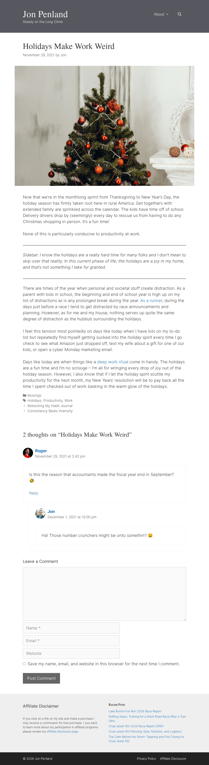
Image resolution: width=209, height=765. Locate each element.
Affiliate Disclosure (173, 759)
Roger (41, 450)
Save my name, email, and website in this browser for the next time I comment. (104, 663)
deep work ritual (112, 361)
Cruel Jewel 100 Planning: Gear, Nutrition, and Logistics (145, 731)
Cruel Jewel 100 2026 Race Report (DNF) (136, 726)
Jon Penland (45, 14)
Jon (51, 511)
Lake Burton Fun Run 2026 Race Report (135, 711)
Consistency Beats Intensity (50, 411)
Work (68, 400)
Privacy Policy (146, 759)
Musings (34, 395)
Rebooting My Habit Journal (50, 406)
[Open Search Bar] (179, 14)
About (159, 14)
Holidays (34, 400)
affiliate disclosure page (62, 731)
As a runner (151, 300)
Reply (33, 493)
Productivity (52, 400)
